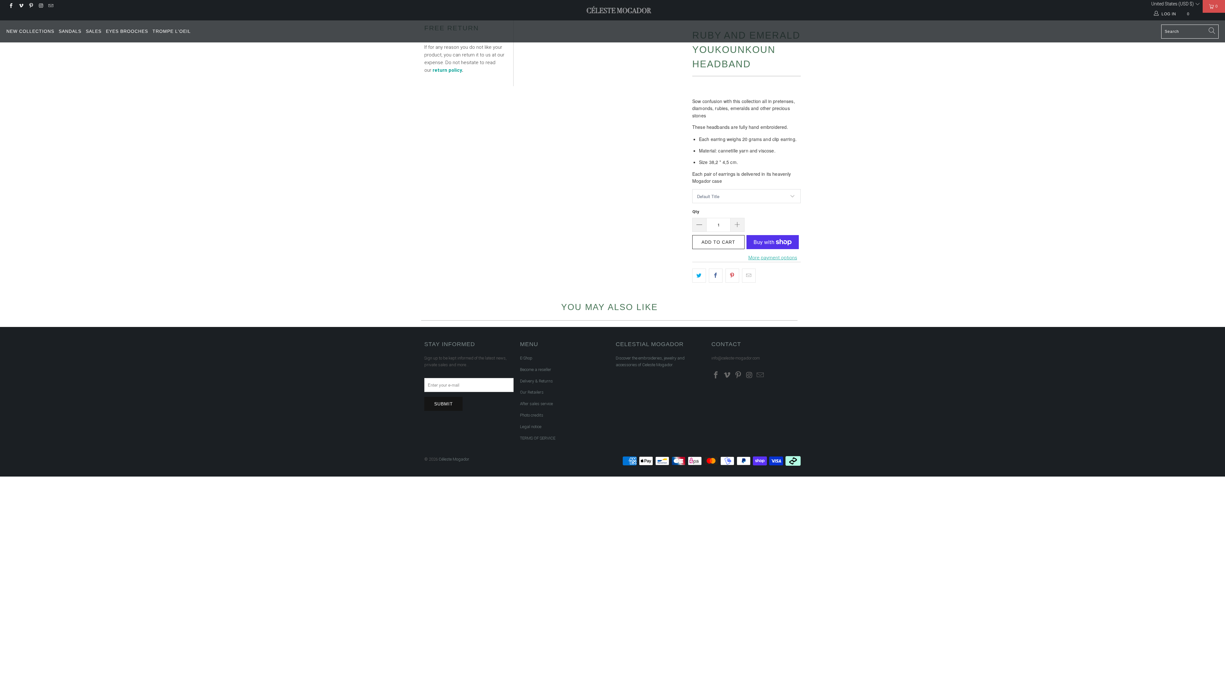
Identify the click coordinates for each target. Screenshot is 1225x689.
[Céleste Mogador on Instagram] (40, 6)
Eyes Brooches (127, 31)
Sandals (70, 31)
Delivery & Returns (536, 381)
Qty (695, 211)
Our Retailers (532, 392)
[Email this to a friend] (749, 276)
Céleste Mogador (454, 459)
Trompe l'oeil (171, 31)
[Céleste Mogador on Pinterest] (30, 6)
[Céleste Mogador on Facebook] (10, 6)
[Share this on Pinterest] (732, 276)
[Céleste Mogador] (619, 10)
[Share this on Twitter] (699, 276)
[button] (1175, 4)
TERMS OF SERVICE (537, 438)
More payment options (772, 258)
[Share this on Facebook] (716, 276)
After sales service (536, 403)
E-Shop (526, 358)
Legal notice (530, 426)
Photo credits (531, 415)
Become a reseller (535, 369)
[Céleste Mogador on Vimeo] (20, 6)
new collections (30, 31)
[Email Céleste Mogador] (50, 6)
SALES (93, 31)
